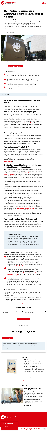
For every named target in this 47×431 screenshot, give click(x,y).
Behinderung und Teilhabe (31, 360)
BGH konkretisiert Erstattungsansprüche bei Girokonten (10, 311)
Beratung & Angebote (14, 66)
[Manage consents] (45, 429)
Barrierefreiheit (37, 428)
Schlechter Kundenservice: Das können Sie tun (32, 389)
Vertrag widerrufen (30, 429)
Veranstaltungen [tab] (18, 338)
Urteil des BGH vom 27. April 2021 (26, 208)
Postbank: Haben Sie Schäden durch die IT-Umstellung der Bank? (34, 311)
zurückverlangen (8, 161)
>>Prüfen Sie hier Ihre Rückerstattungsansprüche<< (17, 303)
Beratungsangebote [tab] (7, 338)
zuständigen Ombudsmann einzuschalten (23, 266)
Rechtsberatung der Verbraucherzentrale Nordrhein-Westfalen (20, 343)
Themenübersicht (23, 319)
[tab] (23, 380)
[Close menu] (17, 422)
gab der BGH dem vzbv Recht (26, 122)
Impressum (29, 428)
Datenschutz (22, 428)
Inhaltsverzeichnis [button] (5, 94)
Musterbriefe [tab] (27, 338)
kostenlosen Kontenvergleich (17, 276)
